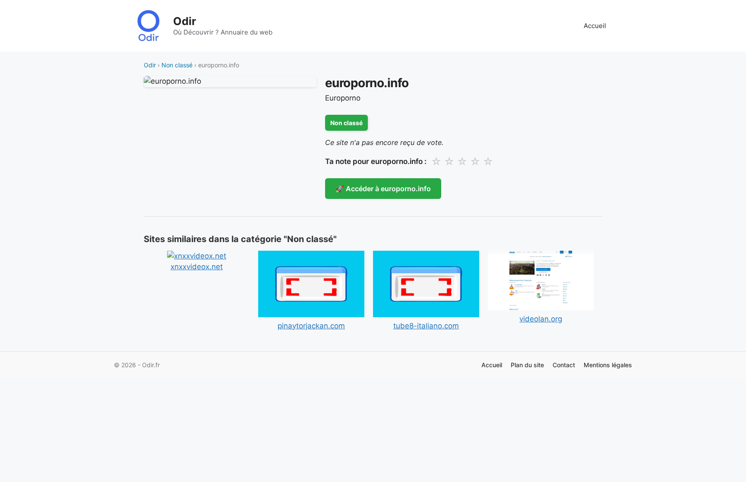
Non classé (177, 65)
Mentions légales (608, 365)
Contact (564, 365)
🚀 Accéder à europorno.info (383, 188)
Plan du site (527, 365)
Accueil (595, 26)
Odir (184, 21)
